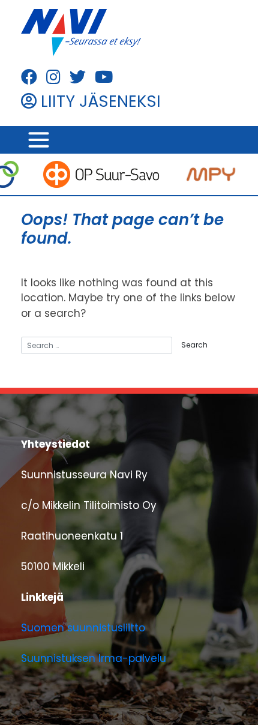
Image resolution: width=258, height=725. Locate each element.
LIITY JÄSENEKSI (99, 101)
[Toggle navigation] (38, 140)
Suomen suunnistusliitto (83, 628)
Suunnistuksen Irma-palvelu (93, 658)
